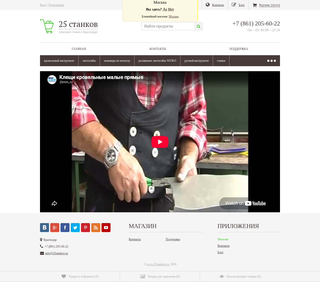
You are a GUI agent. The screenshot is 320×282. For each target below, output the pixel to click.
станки (221, 60)
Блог (221, 252)
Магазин (223, 239)
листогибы (89, 60)
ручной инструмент (196, 60)
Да (165, 9)
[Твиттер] (75, 227)
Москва (173, 16)
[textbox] (168, 26)
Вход (43, 5)
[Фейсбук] (65, 227)
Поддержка (239, 49)
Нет (171, 9)
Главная (79, 49)
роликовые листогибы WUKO (157, 60)
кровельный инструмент (59, 60)
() (83, 276)
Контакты (158, 49)
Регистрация (56, 5)
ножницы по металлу (117, 60)
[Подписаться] (95, 227)
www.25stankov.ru (157, 264)
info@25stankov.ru (56, 253)
